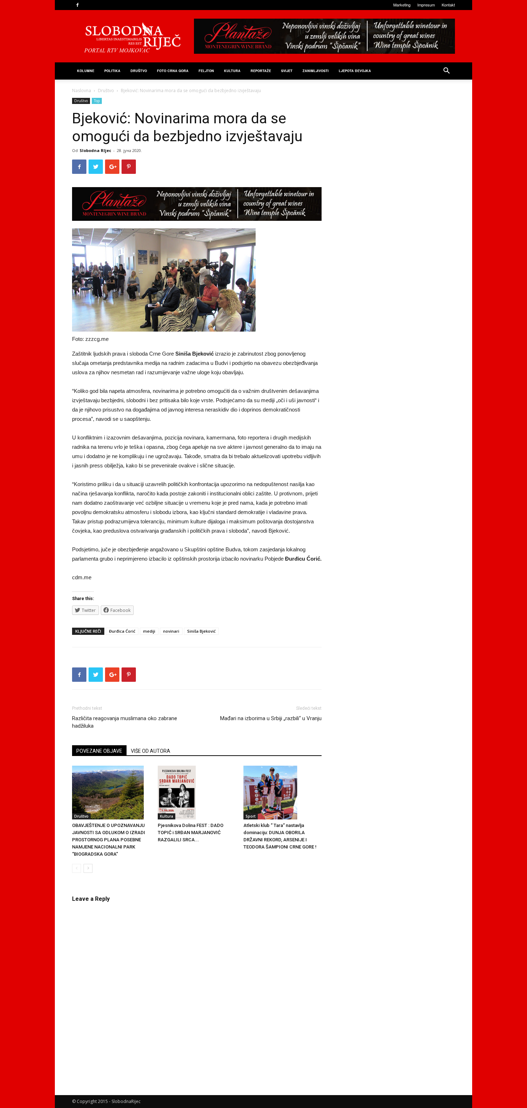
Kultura (232, 70)
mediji (149, 631)
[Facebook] (77, 5)
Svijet (287, 70)
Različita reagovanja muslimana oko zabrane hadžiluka (124, 722)
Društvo (138, 70)
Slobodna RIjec (95, 150)
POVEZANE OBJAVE (99, 751)
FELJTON (206, 70)
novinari (171, 631)
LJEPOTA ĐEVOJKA (355, 70)
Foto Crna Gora (173, 70)
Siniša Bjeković (201, 631)
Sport (251, 816)
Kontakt (448, 5)
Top (97, 100)
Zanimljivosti (316, 70)
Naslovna (81, 90)
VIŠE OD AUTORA (150, 751)
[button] (446, 71)
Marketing (401, 5)
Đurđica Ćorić (122, 631)
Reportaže (261, 70)
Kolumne (85, 70)
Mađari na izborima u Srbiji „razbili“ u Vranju (271, 718)
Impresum (426, 5)
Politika (112, 70)
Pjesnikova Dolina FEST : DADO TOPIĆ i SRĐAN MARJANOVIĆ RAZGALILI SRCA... (190, 832)
